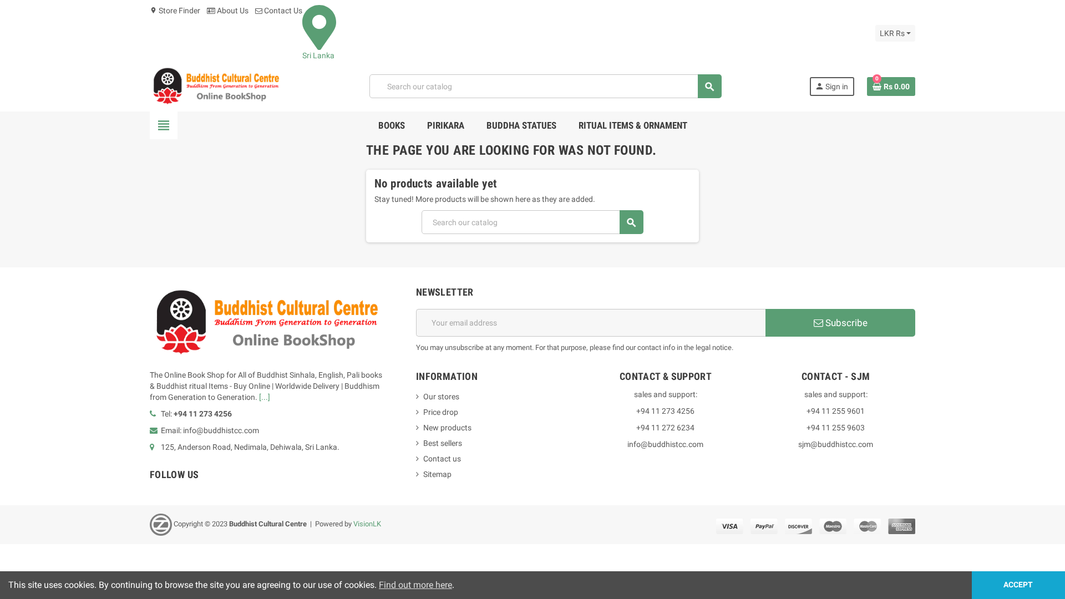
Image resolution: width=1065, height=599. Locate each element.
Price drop (440, 412)
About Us (231, 10)
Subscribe (845, 322)
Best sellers (442, 443)
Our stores (441, 396)
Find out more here (415, 585)
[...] (264, 397)
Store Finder (175, 10)
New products (447, 427)
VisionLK (367, 524)
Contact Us (282, 10)
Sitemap (437, 474)
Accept (1018, 585)
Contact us (442, 458)
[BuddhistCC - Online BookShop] (216, 86)
